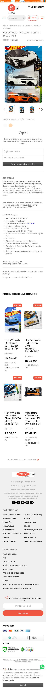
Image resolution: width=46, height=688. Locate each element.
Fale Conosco (10, 554)
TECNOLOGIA (30, 537)
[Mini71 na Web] (11, 8)
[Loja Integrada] (32, 670)
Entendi (23, 685)
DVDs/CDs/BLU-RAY (33, 530)
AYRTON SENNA (9, 518)
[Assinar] (23, 613)
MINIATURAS (15, 26)
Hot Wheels (38, 41)
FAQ (4, 558)
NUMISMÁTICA (9, 530)
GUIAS (5, 581)
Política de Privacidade (15, 565)
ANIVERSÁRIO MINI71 (12, 515)
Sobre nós (8, 569)
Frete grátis (9, 562)
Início (5, 26)
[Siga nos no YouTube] (23, 503)
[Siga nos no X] (18, 503)
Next (42, 109)
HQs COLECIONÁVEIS (12, 534)
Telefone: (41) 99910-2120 (23, 482)
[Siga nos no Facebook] (14, 503)
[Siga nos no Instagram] (27, 503)
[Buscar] (24, 18)
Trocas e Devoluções (13, 573)
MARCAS (26, 26)
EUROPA (35, 26)
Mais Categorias (11, 577)
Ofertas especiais (33, 541)
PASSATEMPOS (9, 541)
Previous (4, 109)
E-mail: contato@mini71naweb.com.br (23, 493)
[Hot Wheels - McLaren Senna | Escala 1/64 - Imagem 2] (21, 109)
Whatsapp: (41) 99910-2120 (23, 486)
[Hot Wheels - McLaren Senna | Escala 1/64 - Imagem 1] (11, 109)
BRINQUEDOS (30, 522)
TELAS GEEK (29, 534)
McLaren (7, 28)
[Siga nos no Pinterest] (32, 503)
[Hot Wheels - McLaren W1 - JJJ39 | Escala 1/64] (12, 337)
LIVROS (6, 537)
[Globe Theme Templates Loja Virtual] (12, 669)
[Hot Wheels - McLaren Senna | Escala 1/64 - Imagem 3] (31, 109)
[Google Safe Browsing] (27, 649)
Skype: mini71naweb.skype (23, 489)
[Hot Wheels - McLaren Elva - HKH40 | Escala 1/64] (33, 336)
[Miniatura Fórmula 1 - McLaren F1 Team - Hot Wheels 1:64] (33, 412)
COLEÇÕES (7, 522)
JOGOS (27, 526)
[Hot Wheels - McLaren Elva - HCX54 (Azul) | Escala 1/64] (12, 409)
